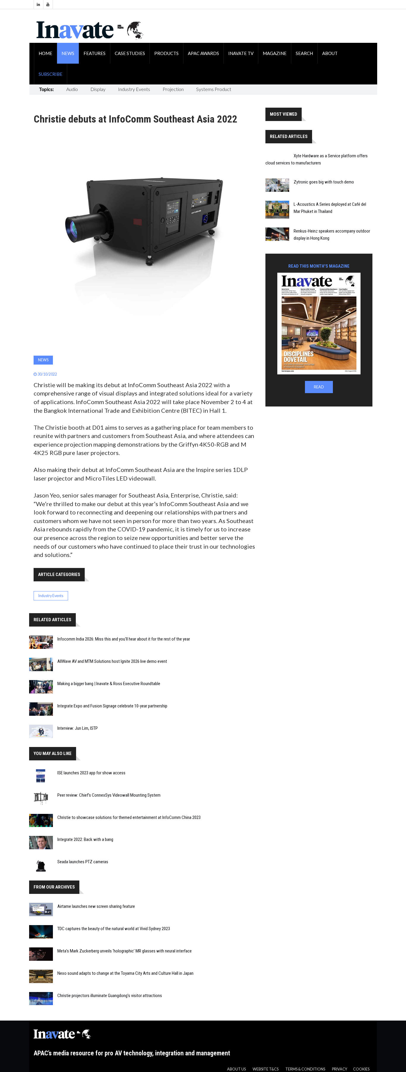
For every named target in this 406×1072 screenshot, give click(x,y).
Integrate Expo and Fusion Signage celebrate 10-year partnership (112, 706)
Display (98, 89)
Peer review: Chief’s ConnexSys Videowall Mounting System (108, 795)
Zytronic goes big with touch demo (324, 182)
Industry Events (134, 89)
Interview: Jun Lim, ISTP (77, 728)
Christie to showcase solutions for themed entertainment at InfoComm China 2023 (129, 817)
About (330, 53)
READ (319, 387)
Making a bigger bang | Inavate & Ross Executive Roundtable (108, 683)
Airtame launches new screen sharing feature (96, 906)
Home (45, 53)
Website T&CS (265, 1069)
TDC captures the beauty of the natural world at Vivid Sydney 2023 (113, 928)
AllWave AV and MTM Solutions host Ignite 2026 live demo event (112, 661)
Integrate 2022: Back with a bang (85, 839)
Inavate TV (241, 53)
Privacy (339, 1069)
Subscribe (50, 74)
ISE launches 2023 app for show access (91, 773)
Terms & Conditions (305, 1069)
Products (166, 53)
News (68, 53)
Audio (72, 89)
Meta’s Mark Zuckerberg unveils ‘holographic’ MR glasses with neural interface (124, 951)
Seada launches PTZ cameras (82, 861)
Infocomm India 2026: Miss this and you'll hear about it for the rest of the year (123, 639)
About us (236, 1069)
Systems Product (213, 89)
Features (95, 53)
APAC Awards (203, 53)
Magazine (275, 53)
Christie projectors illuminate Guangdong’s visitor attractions (109, 995)
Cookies (361, 1069)
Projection (173, 89)
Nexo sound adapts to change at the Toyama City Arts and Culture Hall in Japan (125, 973)
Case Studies (130, 53)
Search (304, 53)
